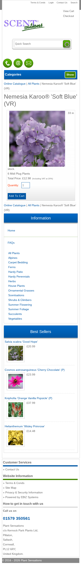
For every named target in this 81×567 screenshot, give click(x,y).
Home (11, 230)
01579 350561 (16, 518)
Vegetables (15, 318)
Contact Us (62, 2)
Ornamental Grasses (21, 290)
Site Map (10, 487)
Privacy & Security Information (24, 492)
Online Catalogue (15, 83)
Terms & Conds (37, 2)
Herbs (12, 281)
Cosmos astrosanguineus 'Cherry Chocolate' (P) (35, 369)
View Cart (68, 11)
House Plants (16, 285)
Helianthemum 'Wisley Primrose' (25, 426)
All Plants (33, 83)
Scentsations (16, 295)
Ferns (12, 267)
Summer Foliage (18, 309)
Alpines (12, 257)
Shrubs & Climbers (19, 300)
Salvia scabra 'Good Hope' (21, 341)
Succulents (15, 313)
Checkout (68, 16)
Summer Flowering (20, 304)
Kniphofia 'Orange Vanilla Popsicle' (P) (28, 398)
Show (70, 74)
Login (51, 2)
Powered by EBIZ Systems (21, 497)
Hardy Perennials (19, 276)
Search (74, 2)
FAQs (11, 242)
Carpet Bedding (18, 262)
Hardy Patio (15, 271)
